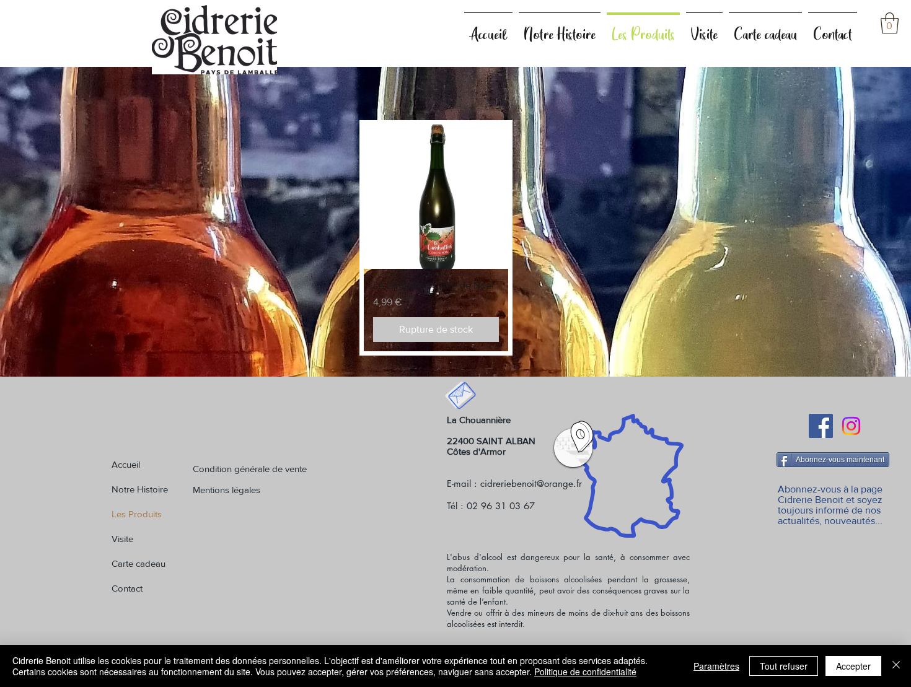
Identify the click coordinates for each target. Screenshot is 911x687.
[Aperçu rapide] (436, 197)
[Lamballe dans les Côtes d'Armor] (582, 437)
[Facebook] (821, 426)
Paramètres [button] (716, 666)
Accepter (853, 666)
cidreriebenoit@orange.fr (531, 483)
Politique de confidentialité (585, 671)
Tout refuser (784, 666)
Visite (122, 538)
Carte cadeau (138, 563)
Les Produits (137, 514)
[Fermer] (896, 666)
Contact (127, 588)
